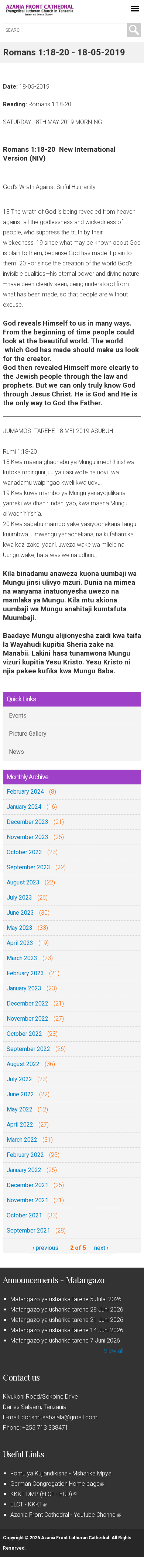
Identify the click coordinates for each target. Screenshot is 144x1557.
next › (101, 1247)
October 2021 (24, 1215)
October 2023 (24, 852)
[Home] (40, 13)
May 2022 (19, 1109)
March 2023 (22, 958)
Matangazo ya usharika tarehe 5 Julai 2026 (65, 1299)
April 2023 (20, 942)
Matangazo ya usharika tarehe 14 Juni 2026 (66, 1330)
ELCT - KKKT (28, 1504)
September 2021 (28, 1230)
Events (18, 715)
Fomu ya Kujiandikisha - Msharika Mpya (61, 1473)
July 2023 (19, 897)
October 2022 (24, 1033)
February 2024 (25, 791)
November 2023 (27, 837)
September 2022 (28, 1048)
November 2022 (27, 1018)
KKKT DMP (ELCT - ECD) (42, 1494)
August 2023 (23, 882)
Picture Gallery (28, 733)
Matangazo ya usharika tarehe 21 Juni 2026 (66, 1319)
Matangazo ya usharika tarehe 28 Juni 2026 (66, 1309)
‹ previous (45, 1247)
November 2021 (27, 1200)
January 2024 (24, 806)
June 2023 (20, 912)
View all (113, 1350)
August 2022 (23, 1064)
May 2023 (19, 927)
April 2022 (20, 1124)
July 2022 (19, 1079)
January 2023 (24, 988)
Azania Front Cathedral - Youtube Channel (65, 1514)
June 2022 (20, 1094)
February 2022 (25, 1154)
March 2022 (22, 1139)
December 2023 (27, 821)
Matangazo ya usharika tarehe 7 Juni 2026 (65, 1340)
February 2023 (25, 973)
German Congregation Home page (56, 1483)
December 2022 (27, 1003)
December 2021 (27, 1185)
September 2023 (28, 867)
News (16, 751)
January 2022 (24, 1169)
